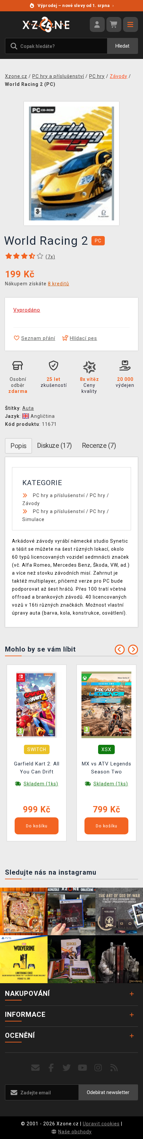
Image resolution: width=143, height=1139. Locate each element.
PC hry (97, 495)
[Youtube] (82, 1068)
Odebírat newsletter (108, 1092)
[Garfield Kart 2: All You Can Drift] (37, 704)
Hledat (122, 46)
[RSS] (114, 1068)
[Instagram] (98, 1068)
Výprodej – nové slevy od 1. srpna (76, 5)
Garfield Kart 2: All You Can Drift (37, 768)
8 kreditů (58, 283)
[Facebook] (51, 1068)
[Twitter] (67, 1068)
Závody (31, 503)
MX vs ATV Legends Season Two (106, 768)
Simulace (33, 519)
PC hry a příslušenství (59, 495)
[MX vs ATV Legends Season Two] (106, 704)
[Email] (35, 1068)
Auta (28, 408)
